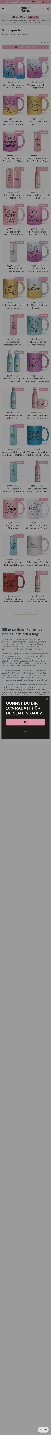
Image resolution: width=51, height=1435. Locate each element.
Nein (25, 731)
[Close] (47, 699)
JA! (25, 722)
